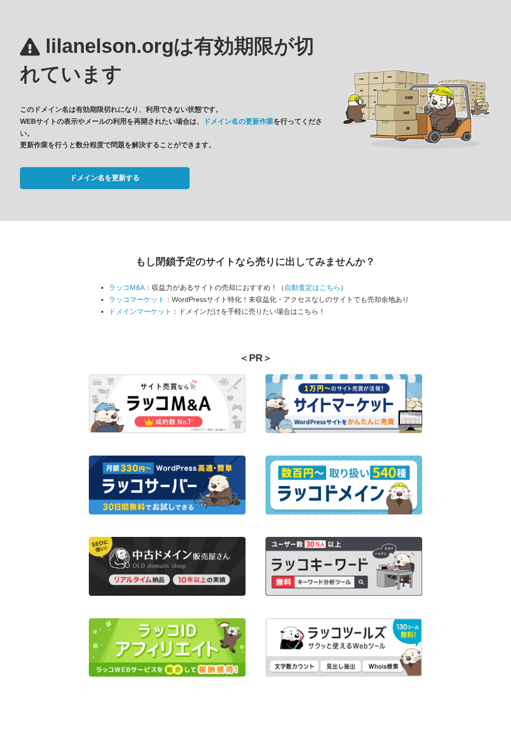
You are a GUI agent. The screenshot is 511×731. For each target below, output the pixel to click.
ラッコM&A (127, 287)
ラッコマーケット (137, 299)
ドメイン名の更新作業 (238, 121)
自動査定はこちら (312, 287)
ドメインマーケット (140, 311)
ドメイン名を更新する (105, 178)
